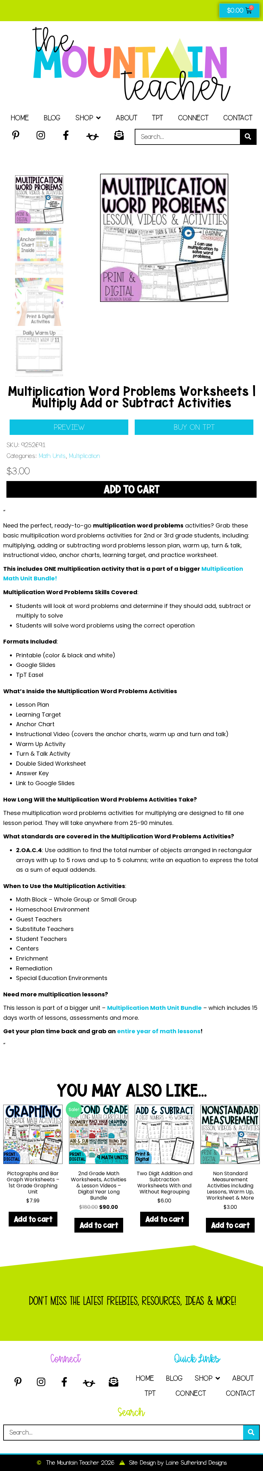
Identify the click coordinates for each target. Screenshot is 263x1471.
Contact (237, 117)
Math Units (51, 456)
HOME (20, 117)
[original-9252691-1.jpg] (164, 238)
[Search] (248, 136)
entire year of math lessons (158, 1031)
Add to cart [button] (33, 1219)
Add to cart (131, 489)
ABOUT (126, 117)
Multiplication (84, 456)
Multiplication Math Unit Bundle (154, 1008)
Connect (193, 117)
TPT (157, 117)
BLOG (52, 117)
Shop (84, 117)
